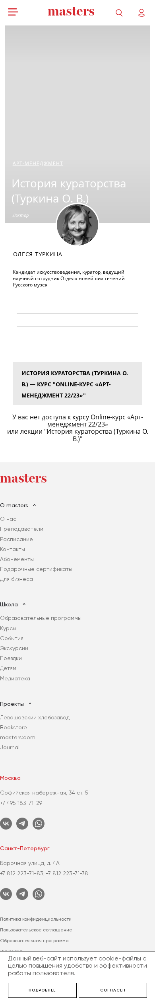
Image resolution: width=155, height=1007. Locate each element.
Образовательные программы (40, 618)
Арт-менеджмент (38, 163)
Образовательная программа (34, 940)
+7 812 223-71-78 (67, 873)
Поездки (11, 658)
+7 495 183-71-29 (21, 803)
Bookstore (13, 727)
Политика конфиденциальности (36, 919)
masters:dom (17, 737)
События (11, 638)
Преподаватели (21, 529)
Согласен (113, 990)
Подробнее (42, 990)
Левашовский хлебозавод (35, 717)
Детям (8, 668)
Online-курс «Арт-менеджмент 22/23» (95, 421)
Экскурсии (14, 648)
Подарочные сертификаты (36, 569)
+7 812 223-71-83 (21, 873)
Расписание (16, 539)
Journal (9, 747)
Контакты (12, 549)
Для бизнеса (16, 579)
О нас (8, 519)
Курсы (8, 628)
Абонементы (17, 559)
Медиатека (15, 678)
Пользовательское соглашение (36, 930)
